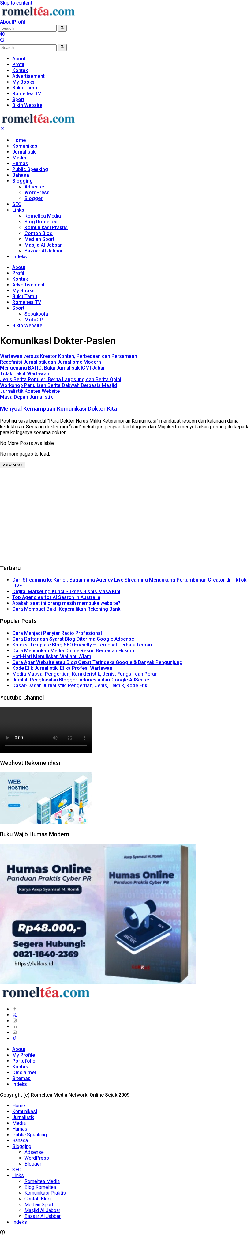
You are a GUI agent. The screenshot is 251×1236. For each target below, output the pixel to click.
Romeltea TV (26, 302)
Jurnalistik (24, 152)
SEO (16, 204)
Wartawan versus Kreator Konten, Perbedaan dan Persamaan (68, 356)
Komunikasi (25, 146)
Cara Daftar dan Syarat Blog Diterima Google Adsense (73, 639)
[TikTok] (14, 1038)
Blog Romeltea (41, 222)
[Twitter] (14, 1015)
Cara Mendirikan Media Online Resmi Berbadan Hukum (73, 651)
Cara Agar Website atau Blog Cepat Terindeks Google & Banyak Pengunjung (97, 662)
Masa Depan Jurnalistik (26, 397)
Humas (20, 163)
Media (19, 158)
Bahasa (20, 175)
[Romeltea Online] (38, 16)
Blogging (22, 181)
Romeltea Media (42, 216)
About (6, 22)
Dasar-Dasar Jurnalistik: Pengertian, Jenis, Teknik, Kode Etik (79, 685)
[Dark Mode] (2, 35)
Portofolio (24, 1061)
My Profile (23, 1055)
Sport (18, 308)
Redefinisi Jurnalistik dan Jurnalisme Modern (50, 362)
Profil (19, 22)
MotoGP (33, 320)
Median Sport (39, 239)
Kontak (20, 279)
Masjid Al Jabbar (43, 245)
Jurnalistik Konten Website (30, 391)
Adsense (34, 187)
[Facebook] (14, 1009)
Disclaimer (24, 1072)
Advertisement (28, 285)
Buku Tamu (24, 296)
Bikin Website (27, 325)
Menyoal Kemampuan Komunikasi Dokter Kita (58, 408)
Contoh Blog (38, 233)
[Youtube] (14, 1032)
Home (19, 140)
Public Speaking (30, 169)
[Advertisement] (125, 516)
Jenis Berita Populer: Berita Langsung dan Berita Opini (60, 379)
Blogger (33, 198)
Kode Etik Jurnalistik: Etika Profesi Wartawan (62, 668)
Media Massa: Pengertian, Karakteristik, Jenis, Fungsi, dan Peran (85, 674)
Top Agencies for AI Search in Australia (56, 597)
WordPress (37, 192)
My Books (23, 291)
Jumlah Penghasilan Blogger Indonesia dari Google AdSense (80, 680)
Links (18, 210)
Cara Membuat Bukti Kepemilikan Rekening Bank (66, 609)
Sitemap (21, 1078)
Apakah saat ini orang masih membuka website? (66, 603)
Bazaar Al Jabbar (43, 251)
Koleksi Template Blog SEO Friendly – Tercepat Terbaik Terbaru (83, 645)
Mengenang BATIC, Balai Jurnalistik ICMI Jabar (52, 368)
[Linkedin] (14, 1026)
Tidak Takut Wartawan (24, 374)
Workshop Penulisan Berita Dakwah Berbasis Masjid (58, 385)
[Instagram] (14, 1021)
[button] (62, 28)
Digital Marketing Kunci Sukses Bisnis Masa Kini (66, 591)
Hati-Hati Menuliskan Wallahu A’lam (51, 656)
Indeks (19, 257)
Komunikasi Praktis (46, 227)
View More (12, 465)
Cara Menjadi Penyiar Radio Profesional (57, 633)
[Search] (2, 41)
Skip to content (16, 3)
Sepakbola (36, 314)
